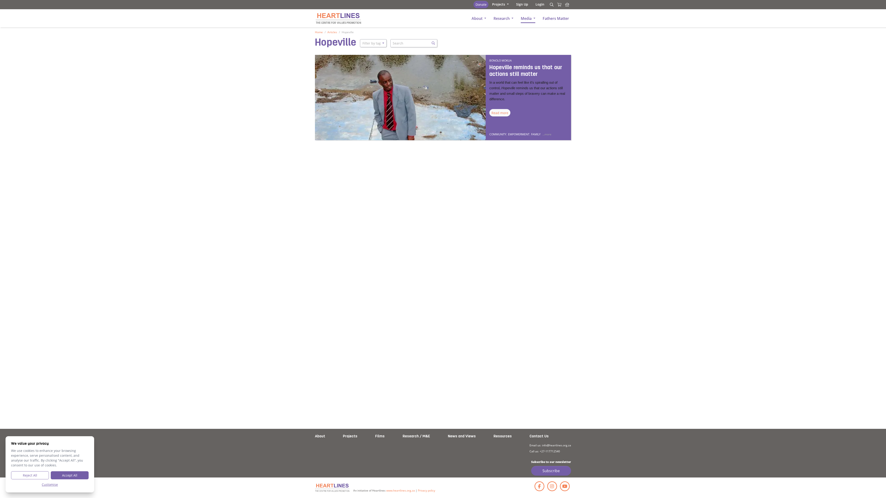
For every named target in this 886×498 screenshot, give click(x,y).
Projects (350, 436)
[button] (500, 4)
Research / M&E (416, 436)
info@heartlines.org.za (556, 445)
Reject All (30, 475)
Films (380, 436)
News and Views (462, 436)
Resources (503, 436)
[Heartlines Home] (567, 4)
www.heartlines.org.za (400, 490)
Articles (332, 32)
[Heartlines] (332, 488)
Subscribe (551, 470)
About (320, 436)
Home (319, 32)
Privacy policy (426, 490)
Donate (481, 4)
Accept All (69, 475)
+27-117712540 (550, 451)
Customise (50, 484)
